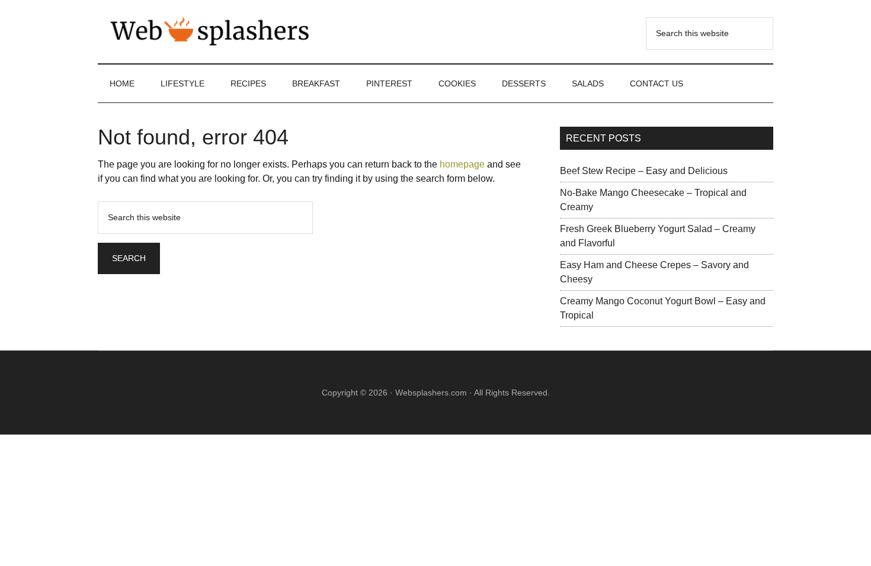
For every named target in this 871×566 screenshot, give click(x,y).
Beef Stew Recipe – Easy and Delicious (644, 171)
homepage (462, 164)
